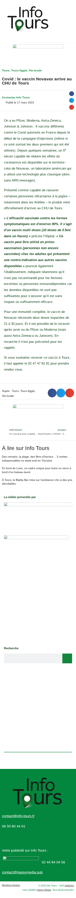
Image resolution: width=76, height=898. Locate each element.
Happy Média (44, 890)
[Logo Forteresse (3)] (38, 514)
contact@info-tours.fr (18, 816)
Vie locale (35, 70)
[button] (71, 93)
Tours (6, 70)
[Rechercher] (67, 658)
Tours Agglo (19, 70)
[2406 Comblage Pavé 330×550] (36, 588)
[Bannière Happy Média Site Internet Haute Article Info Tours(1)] (38, 416)
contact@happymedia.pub (22, 872)
